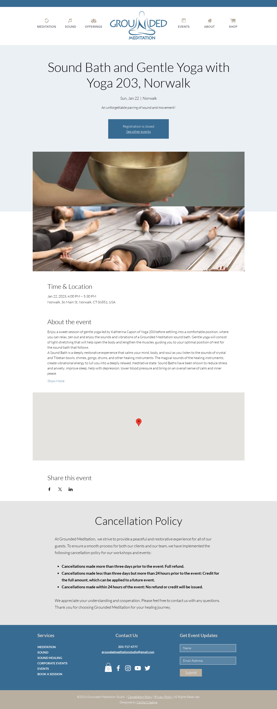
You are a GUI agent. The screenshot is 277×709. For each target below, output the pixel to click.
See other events (138, 131)
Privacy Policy (163, 697)
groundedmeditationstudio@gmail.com (128, 652)
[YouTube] (138, 668)
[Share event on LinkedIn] (71, 489)
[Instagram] (128, 668)
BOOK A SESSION (49, 674)
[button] (108, 667)
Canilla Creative (147, 702)
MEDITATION (46, 647)
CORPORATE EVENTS (52, 663)
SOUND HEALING (49, 658)
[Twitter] (147, 668)
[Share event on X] (60, 489)
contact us (179, 600)
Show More (55, 381)
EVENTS (43, 668)
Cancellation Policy (140, 697)
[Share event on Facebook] (49, 489)
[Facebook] (118, 668)
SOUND (42, 652)
